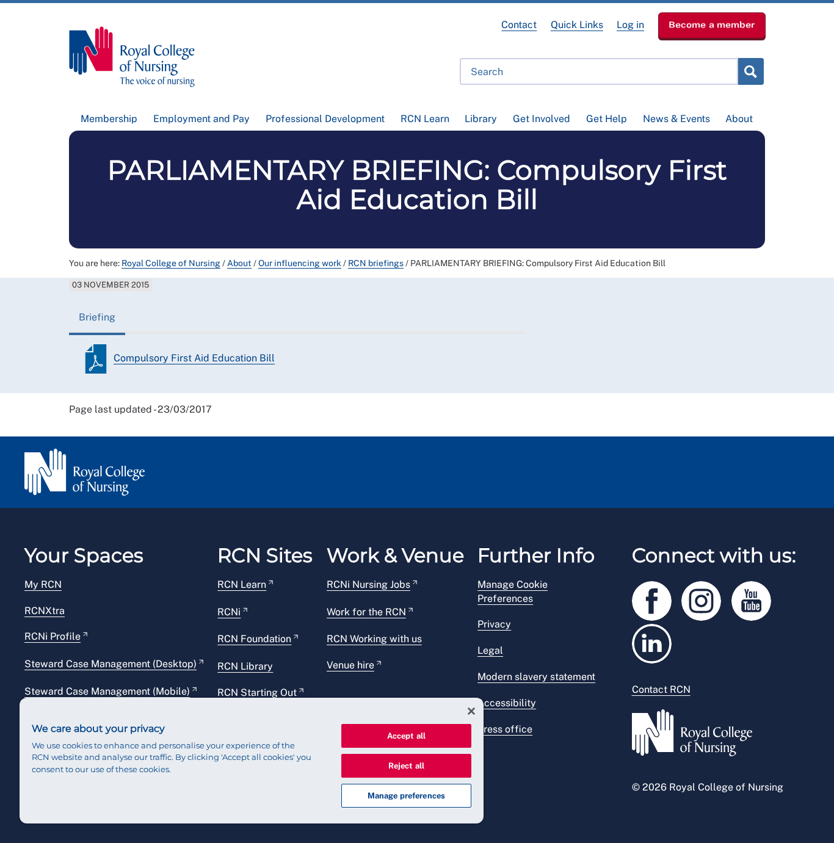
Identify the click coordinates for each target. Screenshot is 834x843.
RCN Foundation (254, 639)
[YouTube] (755, 598)
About (739, 119)
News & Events (676, 119)
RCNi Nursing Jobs (368, 584)
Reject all (406, 765)
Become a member (712, 24)
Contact (519, 25)
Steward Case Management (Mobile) (107, 691)
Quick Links (577, 25)
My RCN (43, 584)
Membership (109, 119)
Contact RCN (661, 689)
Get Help (606, 119)
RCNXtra (44, 611)
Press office (504, 729)
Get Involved (541, 119)
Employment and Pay (201, 119)
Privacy (494, 624)
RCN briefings (376, 263)
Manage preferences (406, 795)
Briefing (97, 317)
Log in (630, 25)
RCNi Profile (52, 636)
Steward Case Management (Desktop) (110, 664)
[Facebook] (657, 598)
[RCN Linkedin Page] (656, 641)
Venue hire (350, 665)
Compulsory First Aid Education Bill (194, 358)
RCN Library (245, 666)
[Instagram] (706, 598)
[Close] (471, 711)
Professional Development (325, 119)
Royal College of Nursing (170, 263)
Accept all (406, 735)
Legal (490, 650)
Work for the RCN (366, 612)
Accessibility (506, 703)
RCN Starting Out (257, 692)
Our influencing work (299, 263)
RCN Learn (425, 119)
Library (481, 119)
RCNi (229, 612)
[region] (252, 760)
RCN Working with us (374, 639)
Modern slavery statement (536, 676)
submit (750, 71)
